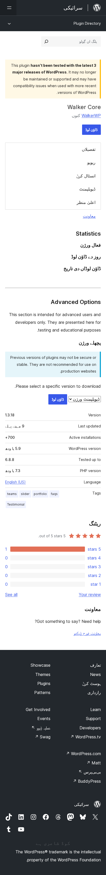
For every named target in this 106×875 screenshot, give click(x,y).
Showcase (40, 665)
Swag (42, 736)
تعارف (95, 665)
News (95, 674)
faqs (54, 494)
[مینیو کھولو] (8, 7)
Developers (90, 727)
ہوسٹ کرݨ (91, 683)
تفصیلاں (88, 149)
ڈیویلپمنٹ (87, 189)
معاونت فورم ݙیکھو (87, 633)
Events (43, 718)
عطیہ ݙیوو (40, 727)
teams (12, 494)
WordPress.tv (85, 736)
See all (11, 594)
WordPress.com (83, 753)
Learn (95, 709)
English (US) (15, 482)
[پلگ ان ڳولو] (46, 41)
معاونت (89, 216)
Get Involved (38, 709)
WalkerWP (91, 115)
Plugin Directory (87, 23)
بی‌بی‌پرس (89, 771)
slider (25, 494)
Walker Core (84, 107)
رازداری (94, 692)
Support (93, 718)
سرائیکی (81, 804)
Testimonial (15, 504)
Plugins (43, 683)
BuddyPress (87, 781)
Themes (42, 674)
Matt (93, 762)
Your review (90, 594)
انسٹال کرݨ (85, 175)
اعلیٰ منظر (86, 202)
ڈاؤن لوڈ (91, 129)
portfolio (40, 494)
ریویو (91, 162)
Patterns (42, 692)
